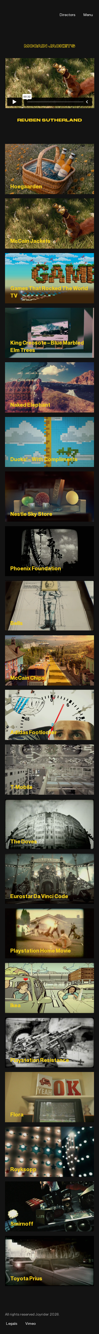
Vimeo (30, 1323)
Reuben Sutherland (49, 120)
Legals (11, 1323)
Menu (88, 14)
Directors (67, 14)
